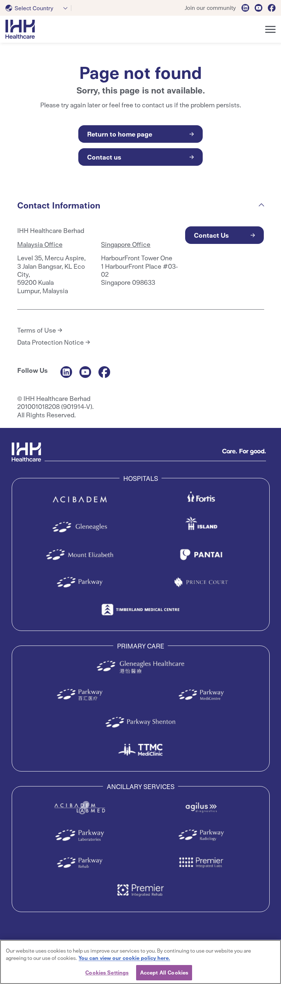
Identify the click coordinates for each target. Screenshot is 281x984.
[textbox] (30, 8)
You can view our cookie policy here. (124, 957)
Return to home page (119, 134)
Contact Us (211, 235)
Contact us (104, 157)
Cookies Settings (106, 972)
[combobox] (38, 8)
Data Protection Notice (50, 342)
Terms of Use (36, 330)
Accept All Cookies (164, 972)
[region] (140, 962)
